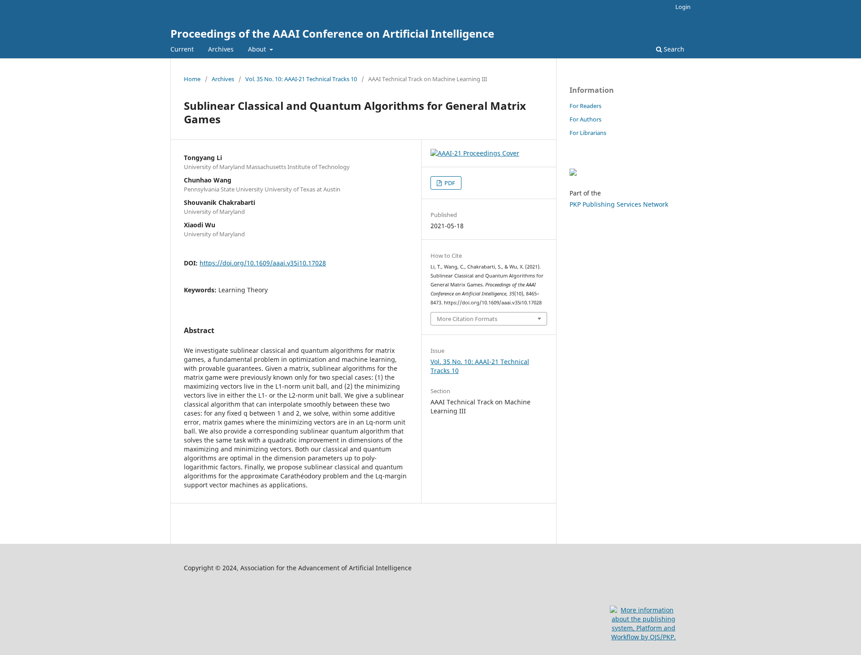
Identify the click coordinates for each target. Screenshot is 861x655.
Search (673, 49)
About (258, 49)
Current (182, 49)
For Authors (585, 119)
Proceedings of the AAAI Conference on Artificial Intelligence (332, 33)
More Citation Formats (467, 319)
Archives (221, 49)
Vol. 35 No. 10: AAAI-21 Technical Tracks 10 (301, 79)
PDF (449, 183)
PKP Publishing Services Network (619, 204)
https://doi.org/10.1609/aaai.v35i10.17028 (263, 263)
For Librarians (588, 133)
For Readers (585, 106)
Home (192, 79)
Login (683, 7)
